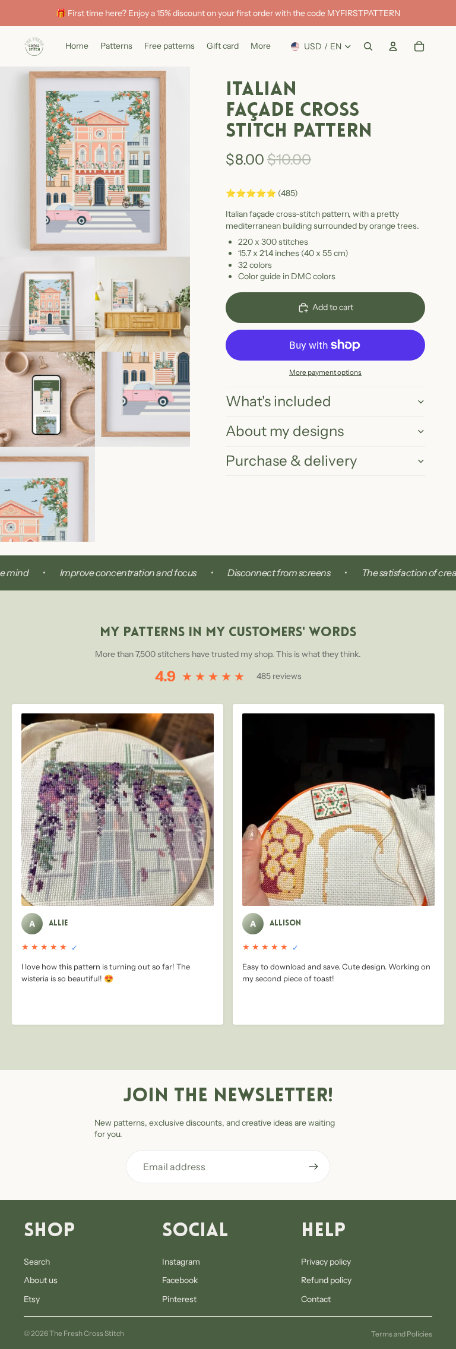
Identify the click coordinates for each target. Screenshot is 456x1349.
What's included (278, 401)
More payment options (325, 372)
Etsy (32, 1299)
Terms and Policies (401, 1333)
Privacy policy (326, 1261)
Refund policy (326, 1280)
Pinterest (179, 1299)
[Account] (393, 46)
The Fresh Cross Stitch (86, 1333)
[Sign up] (313, 1166)
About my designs (285, 431)
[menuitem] (261, 46)
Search (37, 1261)
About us (41, 1280)
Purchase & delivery (291, 460)
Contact (316, 1299)
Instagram (181, 1261)
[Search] (368, 46)
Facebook (180, 1280)
